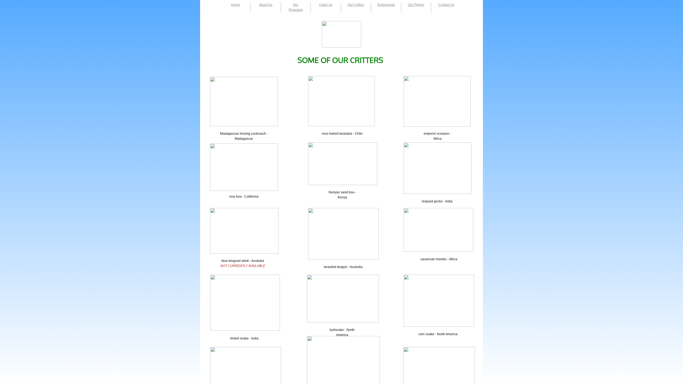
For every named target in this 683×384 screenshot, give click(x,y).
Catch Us (325, 5)
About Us (265, 5)
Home (235, 5)
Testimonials (386, 5)
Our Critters (356, 5)
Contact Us (446, 5)
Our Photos (416, 5)
